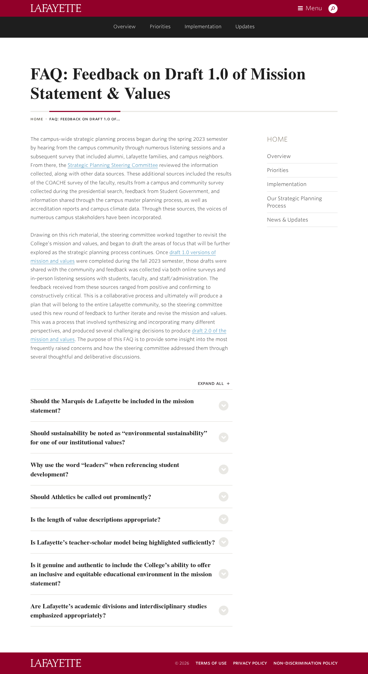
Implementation (203, 26)
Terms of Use (211, 663)
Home (36, 118)
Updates (245, 26)
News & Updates (287, 220)
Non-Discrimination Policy (305, 663)
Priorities (160, 26)
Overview (124, 26)
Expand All (211, 383)
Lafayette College (55, 663)
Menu (313, 8)
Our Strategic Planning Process (294, 202)
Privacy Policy (250, 663)
